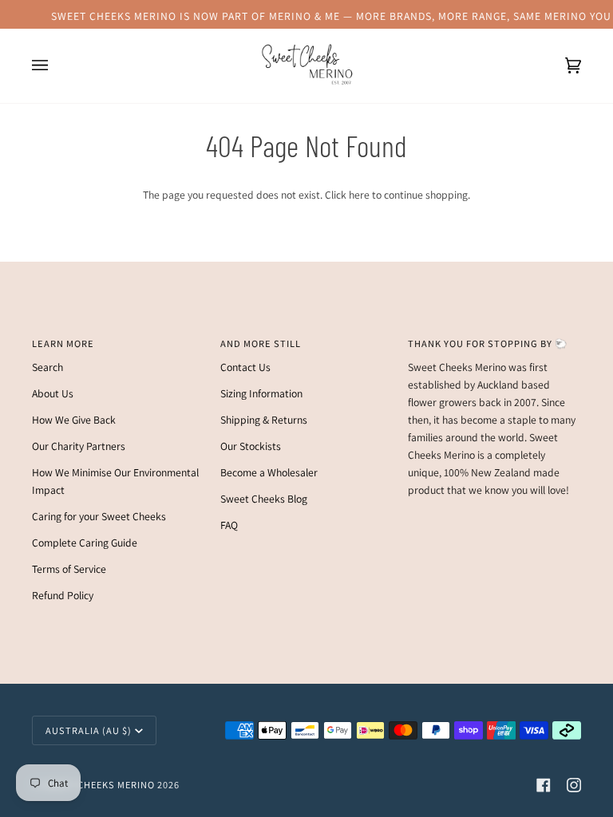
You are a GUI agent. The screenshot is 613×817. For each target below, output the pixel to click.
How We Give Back (74, 419)
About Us (52, 393)
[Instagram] (574, 785)
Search (47, 367)
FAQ (229, 525)
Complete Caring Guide (84, 542)
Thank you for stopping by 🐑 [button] (488, 343)
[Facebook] (543, 785)
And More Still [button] (260, 343)
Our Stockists (250, 446)
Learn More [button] (63, 343)
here (359, 194)
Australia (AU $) (88, 730)
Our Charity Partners (78, 446)
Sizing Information (261, 393)
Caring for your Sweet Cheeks (99, 516)
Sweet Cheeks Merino (98, 784)
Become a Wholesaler (269, 472)
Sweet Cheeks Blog (263, 498)
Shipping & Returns (263, 419)
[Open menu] (56, 66)
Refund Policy (62, 595)
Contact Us (245, 367)
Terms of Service (69, 569)
